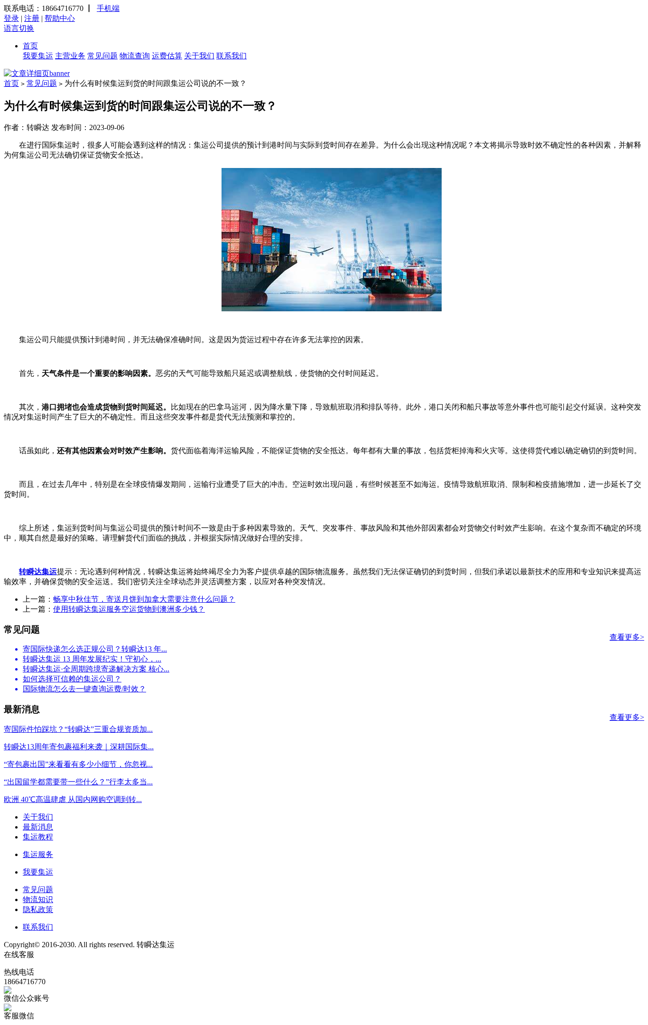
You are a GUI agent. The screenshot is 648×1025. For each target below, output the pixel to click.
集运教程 (38, 837)
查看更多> (627, 637)
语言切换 (19, 28)
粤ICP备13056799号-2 (212, 945)
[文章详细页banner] (37, 73)
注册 (31, 18)
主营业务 (70, 56)
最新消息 (38, 827)
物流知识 (38, 899)
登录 (11, 18)
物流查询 (135, 56)
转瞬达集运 (38, 572)
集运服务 (38, 854)
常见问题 (102, 56)
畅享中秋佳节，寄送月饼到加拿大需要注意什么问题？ (144, 599)
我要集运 (38, 56)
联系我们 (231, 56)
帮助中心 (60, 18)
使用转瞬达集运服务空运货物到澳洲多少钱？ (129, 609)
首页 (30, 46)
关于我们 (199, 56)
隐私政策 (38, 909)
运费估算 (167, 56)
